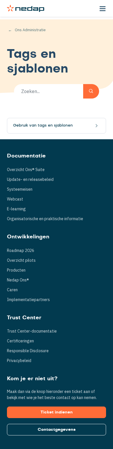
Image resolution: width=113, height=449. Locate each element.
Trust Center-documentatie (32, 331)
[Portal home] (25, 8)
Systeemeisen (19, 189)
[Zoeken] (91, 91)
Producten (16, 270)
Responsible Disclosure (28, 350)
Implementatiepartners (28, 299)
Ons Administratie (30, 29)
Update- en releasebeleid (30, 179)
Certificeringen (20, 341)
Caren (12, 289)
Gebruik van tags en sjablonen (43, 125)
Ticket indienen (57, 412)
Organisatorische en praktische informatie (45, 218)
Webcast (15, 199)
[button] (102, 8)
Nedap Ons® (18, 280)
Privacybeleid (19, 360)
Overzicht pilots (21, 260)
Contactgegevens (57, 430)
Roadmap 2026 (20, 250)
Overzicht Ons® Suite (26, 169)
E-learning (16, 208)
